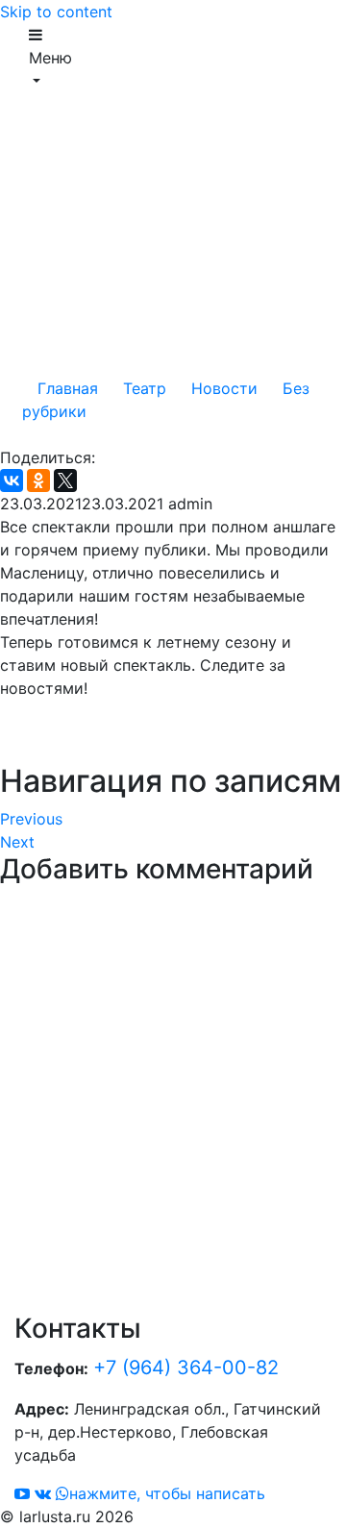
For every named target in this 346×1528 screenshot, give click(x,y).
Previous (31, 818)
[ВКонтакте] (11, 480)
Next (17, 841)
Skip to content (56, 11)
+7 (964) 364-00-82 (186, 1367)
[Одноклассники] (38, 480)
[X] (65, 480)
